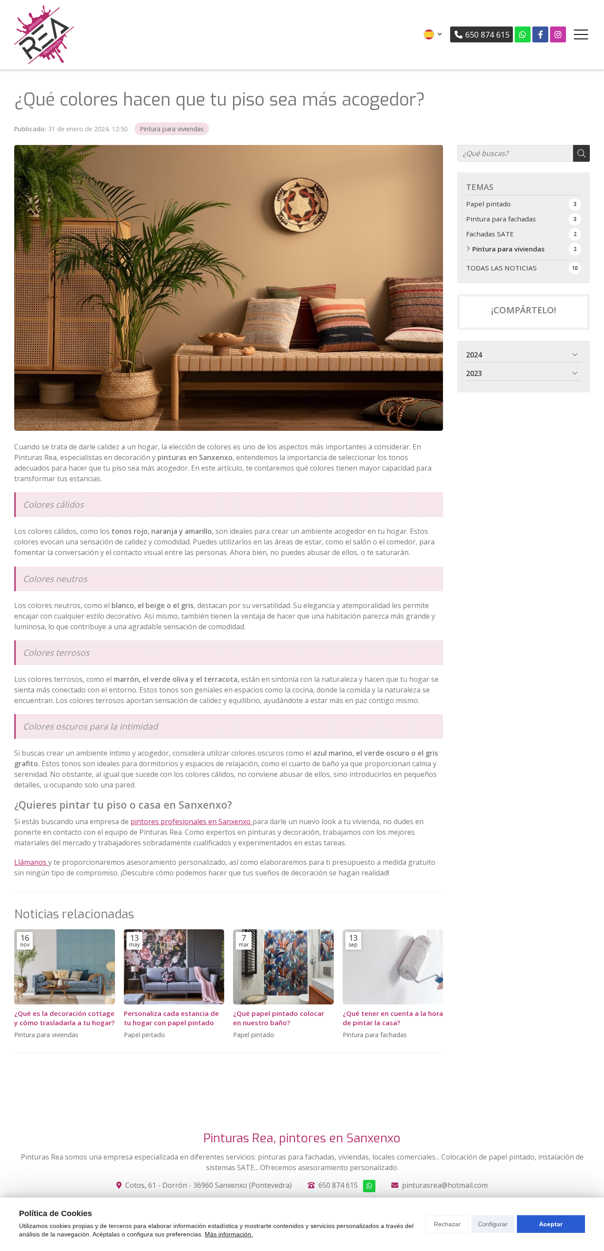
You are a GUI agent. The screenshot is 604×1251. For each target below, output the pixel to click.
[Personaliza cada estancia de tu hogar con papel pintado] (174, 967)
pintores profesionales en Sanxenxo (191, 821)
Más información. (229, 1234)
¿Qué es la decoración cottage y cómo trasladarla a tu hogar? (64, 1018)
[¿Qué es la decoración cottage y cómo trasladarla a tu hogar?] (64, 967)
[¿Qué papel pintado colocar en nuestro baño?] (283, 967)
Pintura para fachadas (375, 1034)
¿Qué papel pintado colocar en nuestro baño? (278, 1018)
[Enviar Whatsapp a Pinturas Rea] (523, 34)
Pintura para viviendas (172, 129)
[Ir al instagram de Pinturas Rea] (558, 34)
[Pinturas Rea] (44, 34)
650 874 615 (338, 1185)
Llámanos (31, 862)
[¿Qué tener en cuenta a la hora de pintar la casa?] (393, 967)
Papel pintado (144, 1034)
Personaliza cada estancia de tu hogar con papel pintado (171, 1018)
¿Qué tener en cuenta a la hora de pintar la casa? (393, 1018)
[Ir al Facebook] (540, 34)
